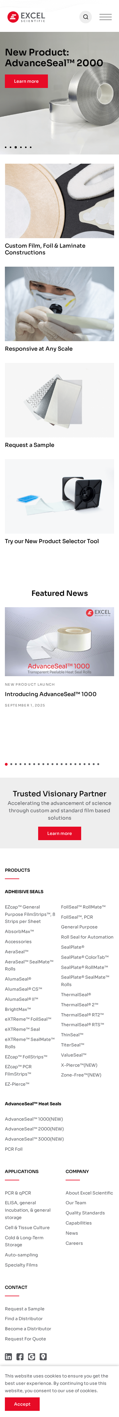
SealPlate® (72, 947)
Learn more (26, 81)
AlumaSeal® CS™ (23, 989)
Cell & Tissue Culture (27, 1227)
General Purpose (79, 927)
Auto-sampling (21, 1255)
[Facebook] (19, 1356)
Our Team (76, 1203)
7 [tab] (34, 764)
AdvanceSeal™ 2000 (34, 1129)
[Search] (85, 17)
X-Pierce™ (79, 1065)
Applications (21, 1171)
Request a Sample (25, 1309)
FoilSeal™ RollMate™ (83, 907)
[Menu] (105, 17)
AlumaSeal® (18, 979)
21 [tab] (98, 764)
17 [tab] (80, 764)
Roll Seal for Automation (87, 937)
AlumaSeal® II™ (21, 999)
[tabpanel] (59, 93)
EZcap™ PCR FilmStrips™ (18, 1070)
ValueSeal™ (73, 1055)
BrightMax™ (18, 1009)
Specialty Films (21, 1265)
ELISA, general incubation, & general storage (28, 1210)
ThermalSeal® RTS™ (82, 1024)
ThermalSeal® (76, 994)
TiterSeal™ (72, 1045)
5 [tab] (27, 146)
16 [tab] (75, 764)
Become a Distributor (28, 1328)
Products (17, 870)
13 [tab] (62, 764)
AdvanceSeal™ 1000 (34, 1119)
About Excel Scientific (89, 1193)
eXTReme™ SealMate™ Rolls (30, 1043)
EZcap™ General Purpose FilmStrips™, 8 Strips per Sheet (30, 914)
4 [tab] (21, 146)
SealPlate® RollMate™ (84, 967)
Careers (74, 1243)
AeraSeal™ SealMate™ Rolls (29, 965)
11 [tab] (52, 764)
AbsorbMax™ (19, 931)
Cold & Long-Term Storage (24, 1241)
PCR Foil (14, 1149)
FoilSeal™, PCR (77, 917)
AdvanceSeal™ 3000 (34, 1139)
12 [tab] (57, 764)
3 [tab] (15, 146)
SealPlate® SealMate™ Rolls (85, 980)
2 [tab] (10, 146)
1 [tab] (5, 146)
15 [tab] (71, 764)
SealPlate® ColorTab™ (85, 957)
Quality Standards (85, 1213)
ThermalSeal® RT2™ (82, 1015)
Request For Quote (25, 1339)
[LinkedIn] (8, 1356)
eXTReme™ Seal (22, 1029)
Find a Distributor (24, 1318)
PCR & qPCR (18, 1193)
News (72, 1233)
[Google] (31, 1356)
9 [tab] (43, 764)
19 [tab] (89, 764)
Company (77, 1171)
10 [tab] (48, 764)
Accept (22, 1404)
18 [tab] (84, 764)
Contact (16, 1287)
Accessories (18, 941)
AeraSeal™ (16, 951)
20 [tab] (94, 764)
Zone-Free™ (81, 1075)
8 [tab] (39, 764)
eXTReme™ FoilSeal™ (28, 1019)
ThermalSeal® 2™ (79, 1005)
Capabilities (79, 1223)
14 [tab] (66, 764)
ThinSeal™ (72, 1035)
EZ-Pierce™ (17, 1084)
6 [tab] (32, 146)
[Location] (43, 1356)
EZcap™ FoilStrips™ (26, 1057)
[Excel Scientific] (26, 17)
